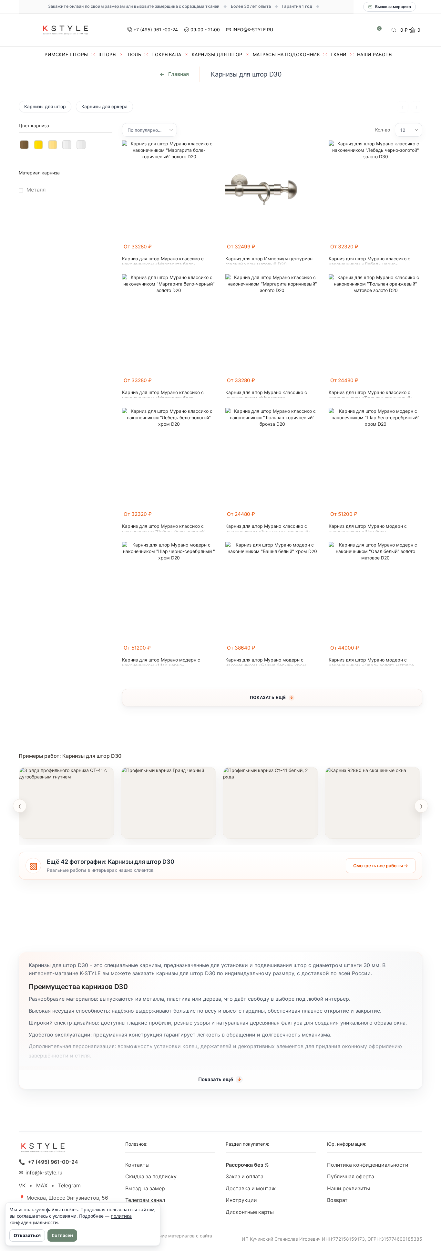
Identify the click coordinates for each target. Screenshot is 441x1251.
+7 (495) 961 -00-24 (155, 29)
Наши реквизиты (348, 1188)
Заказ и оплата (244, 1176)
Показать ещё (268, 697)
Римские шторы (66, 54)
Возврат (337, 1200)
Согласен (62, 1235)
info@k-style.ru (44, 1173)
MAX (41, 1186)
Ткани (338, 54)
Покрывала (166, 54)
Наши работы (375, 54)
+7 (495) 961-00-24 (53, 1162)
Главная (178, 74)
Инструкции (241, 1200)
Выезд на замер (145, 1188)
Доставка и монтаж (251, 1188)
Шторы (107, 54)
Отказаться (27, 1235)
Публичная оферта (350, 1176)
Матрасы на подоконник (286, 54)
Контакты (137, 1165)
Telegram (69, 1186)
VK (22, 1186)
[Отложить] (212, 249)
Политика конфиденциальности (367, 1165)
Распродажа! (142, 1212)
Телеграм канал (145, 1200)
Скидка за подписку (151, 1176)
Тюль (134, 54)
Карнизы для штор (217, 54)
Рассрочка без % (247, 1165)
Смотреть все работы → (380, 865)
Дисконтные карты (250, 1212)
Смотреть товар (45, 830)
